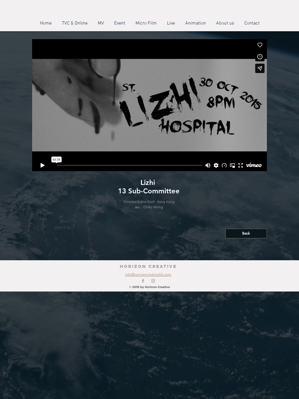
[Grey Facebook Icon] (142, 280)
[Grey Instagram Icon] (153, 280)
